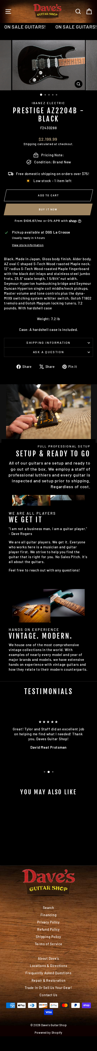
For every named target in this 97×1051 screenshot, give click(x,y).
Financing (48, 915)
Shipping (30, 144)
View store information (28, 245)
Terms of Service (48, 944)
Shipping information (48, 342)
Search (48, 908)
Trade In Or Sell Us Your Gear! (48, 988)
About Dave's (48, 958)
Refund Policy (48, 929)
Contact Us (48, 995)
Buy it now (48, 209)
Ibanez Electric (48, 103)
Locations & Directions (48, 966)
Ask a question (48, 352)
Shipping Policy (48, 937)
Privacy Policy (48, 922)
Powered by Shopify (48, 1032)
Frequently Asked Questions (48, 973)
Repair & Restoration (49, 980)
